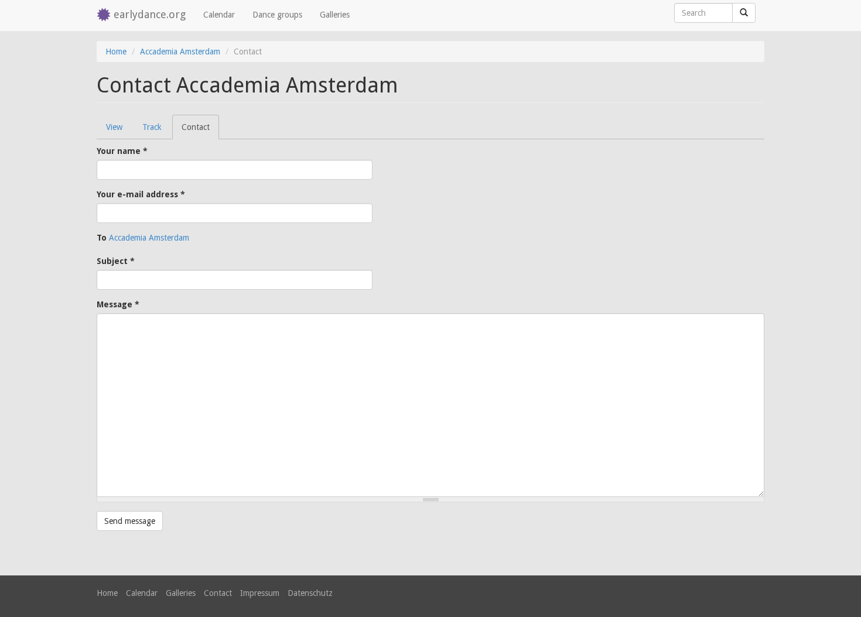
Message (118, 304)
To (102, 237)
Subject (116, 261)
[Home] (105, 15)
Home (116, 51)
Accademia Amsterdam (180, 51)
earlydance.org (150, 14)
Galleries (335, 14)
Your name (122, 151)
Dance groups (277, 14)
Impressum (259, 593)
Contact (200, 130)
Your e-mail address (141, 194)
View (114, 127)
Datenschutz (310, 593)
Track (152, 127)
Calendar (219, 14)
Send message (129, 521)
